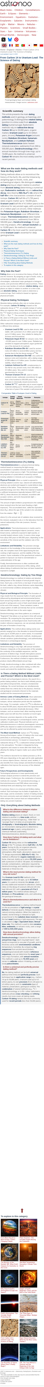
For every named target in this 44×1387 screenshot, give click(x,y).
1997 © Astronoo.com (7, 1371)
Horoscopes (23, 34)
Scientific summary (11, 241)
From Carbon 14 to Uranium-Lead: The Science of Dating (7, 1339)
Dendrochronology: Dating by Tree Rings (19, 256)
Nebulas (31, 24)
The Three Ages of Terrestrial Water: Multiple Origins (28, 1315)
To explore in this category (13, 265)
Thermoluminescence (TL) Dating (16, 253)
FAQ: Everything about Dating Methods (18, 263)
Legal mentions (5, 1380)
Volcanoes (31, 31)
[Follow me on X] (3, 39)
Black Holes (6, 10)
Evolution (33, 17)
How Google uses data (7, 1378)
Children (19, 10)
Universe (18, 31)
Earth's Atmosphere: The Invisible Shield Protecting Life (9, 1315)
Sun (10, 31)
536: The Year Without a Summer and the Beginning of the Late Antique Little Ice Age (28, 1365)
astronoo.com (32, 102)
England (10, 50)
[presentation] (17, 308)
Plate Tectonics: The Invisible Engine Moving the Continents (28, 1239)
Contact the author (6, 1381)
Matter (11, 24)
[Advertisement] (22, 1105)
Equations (21, 17)
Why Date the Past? (11, 248)
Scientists (15, 27)
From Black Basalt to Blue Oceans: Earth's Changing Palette (8, 1239)
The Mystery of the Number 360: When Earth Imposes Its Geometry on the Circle (9, 1265)
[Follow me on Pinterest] (16, 39)
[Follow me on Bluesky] (10, 39)
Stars (2, 31)
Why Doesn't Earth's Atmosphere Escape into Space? (9, 1290)
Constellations (33, 10)
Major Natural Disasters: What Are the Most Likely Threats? (28, 1339)
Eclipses (12, 13)
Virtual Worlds (7, 34)
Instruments (31, 20)
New (34, 34)
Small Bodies (29, 27)
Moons (20, 24)
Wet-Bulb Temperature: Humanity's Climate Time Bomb (28, 1264)
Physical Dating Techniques (14, 251)
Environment (6, 17)
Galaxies (18, 20)
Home (2, 50)
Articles (18, 50)
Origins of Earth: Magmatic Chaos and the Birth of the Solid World (28, 1290)
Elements (23, 13)
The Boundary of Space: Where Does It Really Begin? (9, 1364)
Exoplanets (5, 20)
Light (2, 24)
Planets (4, 27)
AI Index (3, 1383)
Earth (3, 13)
